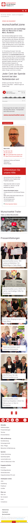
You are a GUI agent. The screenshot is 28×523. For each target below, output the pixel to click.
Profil (2, 499)
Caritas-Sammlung (6, 454)
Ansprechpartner (7, 123)
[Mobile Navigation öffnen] (26, 10)
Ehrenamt (3, 467)
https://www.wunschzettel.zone (13, 156)
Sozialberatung (5, 441)
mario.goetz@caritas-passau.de (13, 154)
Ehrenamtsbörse (5, 434)
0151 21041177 (8, 153)
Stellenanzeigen (5, 427)
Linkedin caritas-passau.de (17, 420)
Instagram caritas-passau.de (12, 420)
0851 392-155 (8, 151)
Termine (3, 432)
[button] (12, 413)
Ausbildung (4, 483)
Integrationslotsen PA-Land (8, 475)
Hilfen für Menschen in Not (8, 461)
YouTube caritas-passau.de (7, 420)
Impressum (5, 512)
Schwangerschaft (5, 443)
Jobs (2, 481)
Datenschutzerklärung (20, 518)
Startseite (9, 14)
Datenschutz (5, 509)
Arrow (14, 522)
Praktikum (3, 486)
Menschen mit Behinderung (8, 448)
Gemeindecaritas (5, 472)
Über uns (3, 494)
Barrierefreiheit (6, 514)
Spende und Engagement (17, 14)
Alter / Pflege (4, 445)
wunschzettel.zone (5, 16)
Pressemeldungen (5, 430)
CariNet (3, 488)
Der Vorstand (4, 497)
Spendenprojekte (5, 456)
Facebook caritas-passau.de (3, 420)
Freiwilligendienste (6, 470)
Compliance (4, 502)
